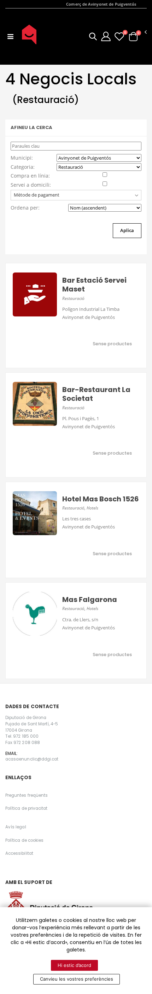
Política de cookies (24, 840)
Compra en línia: (30, 175)
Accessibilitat (19, 853)
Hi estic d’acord (74, 965)
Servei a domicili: (31, 184)
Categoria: (23, 166)
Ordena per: (25, 207)
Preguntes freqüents (26, 795)
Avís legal (15, 827)
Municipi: (22, 157)
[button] (93, 37)
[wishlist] (119, 36)
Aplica (127, 230)
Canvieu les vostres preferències (76, 979)
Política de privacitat (26, 808)
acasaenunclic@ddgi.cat (31, 759)
